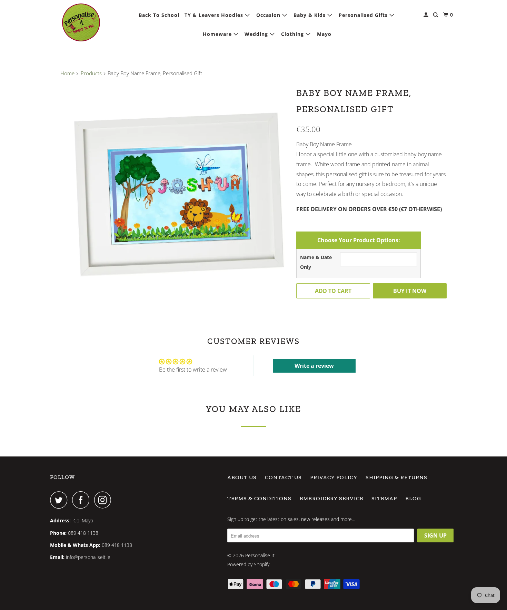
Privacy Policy (333, 477)
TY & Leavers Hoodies (215, 15)
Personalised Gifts (364, 15)
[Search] (436, 15)
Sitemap (384, 498)
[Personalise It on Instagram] (104, 500)
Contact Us (283, 477)
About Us (242, 477)
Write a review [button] (314, 366)
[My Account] (426, 15)
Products (91, 73)
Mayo (324, 34)
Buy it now (409, 291)
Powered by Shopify (248, 564)
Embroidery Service (331, 498)
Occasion (269, 15)
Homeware (218, 34)
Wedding (257, 34)
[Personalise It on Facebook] (82, 500)
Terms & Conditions (259, 498)
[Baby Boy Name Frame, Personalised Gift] (174, 198)
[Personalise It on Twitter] (60, 500)
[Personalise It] (81, 22)
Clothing (293, 34)
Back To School (159, 15)
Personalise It (260, 555)
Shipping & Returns (396, 477)
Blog (413, 498)
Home (67, 73)
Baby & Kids (310, 15)
